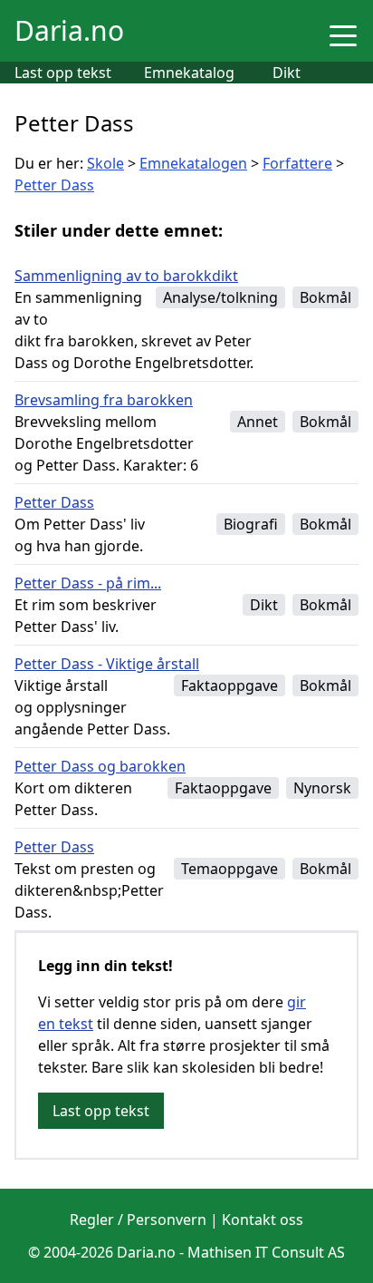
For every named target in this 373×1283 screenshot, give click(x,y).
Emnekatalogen (193, 163)
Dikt (287, 73)
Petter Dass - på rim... (87, 583)
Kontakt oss (262, 1220)
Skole (105, 163)
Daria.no (69, 30)
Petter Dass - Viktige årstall (106, 664)
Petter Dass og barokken (100, 766)
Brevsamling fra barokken (103, 400)
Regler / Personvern (138, 1220)
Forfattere (297, 163)
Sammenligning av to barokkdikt (126, 276)
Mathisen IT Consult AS (266, 1252)
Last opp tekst (62, 73)
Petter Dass (54, 185)
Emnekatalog (189, 73)
